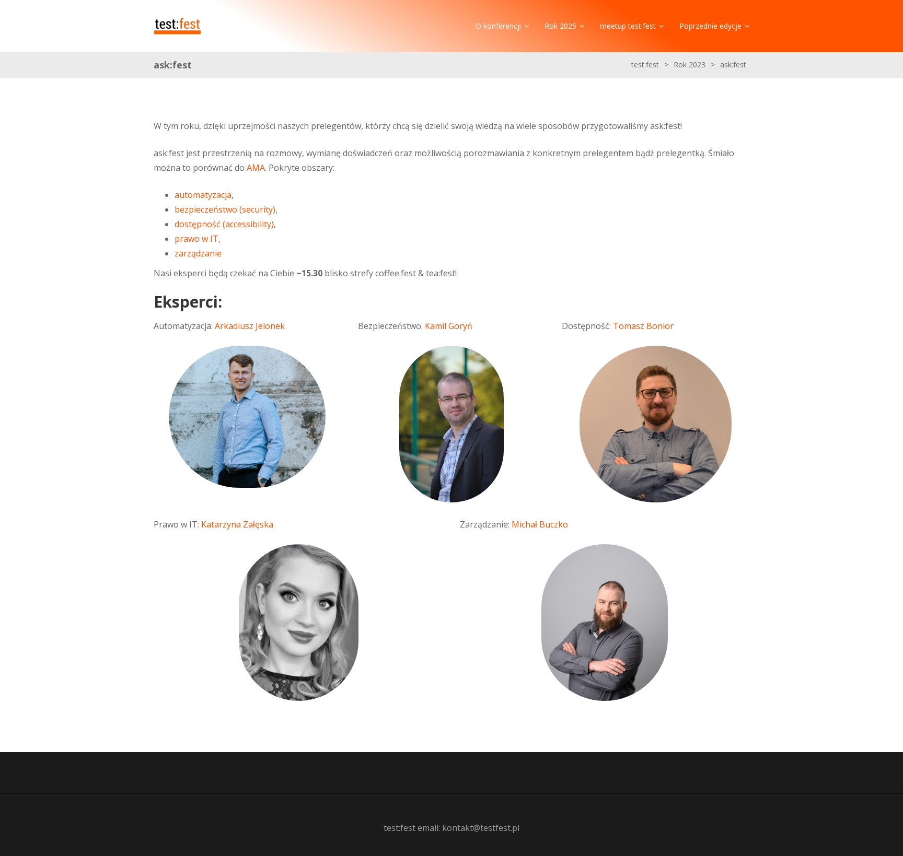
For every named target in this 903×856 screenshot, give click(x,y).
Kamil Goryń (448, 326)
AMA (256, 167)
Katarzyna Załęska (237, 524)
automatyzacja (203, 195)
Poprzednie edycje (710, 26)
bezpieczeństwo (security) (225, 209)
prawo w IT (196, 238)
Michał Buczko (540, 524)
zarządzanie (198, 253)
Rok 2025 (560, 26)
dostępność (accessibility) (224, 224)
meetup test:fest (628, 26)
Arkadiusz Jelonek (250, 326)
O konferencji (498, 26)
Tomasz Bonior (643, 326)
